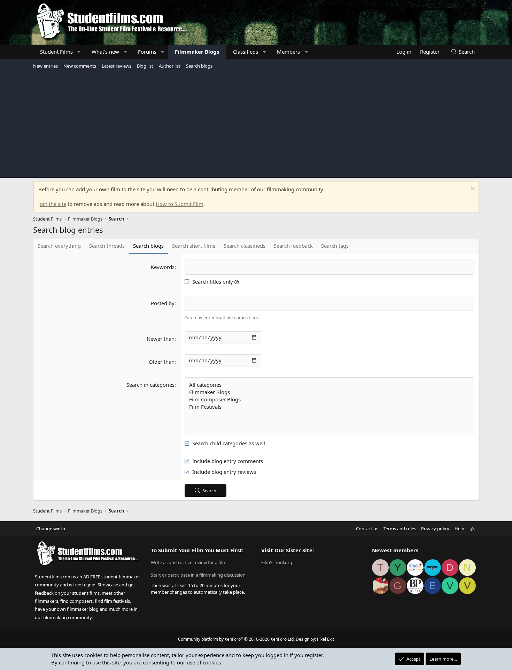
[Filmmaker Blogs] (329, 392)
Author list (169, 66)
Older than (161, 361)
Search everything (59, 245)
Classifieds (245, 51)
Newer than (160, 338)
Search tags (335, 245)
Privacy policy (435, 528)
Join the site (52, 203)
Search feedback (293, 245)
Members (288, 51)
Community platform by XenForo (236, 639)
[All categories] (329, 384)
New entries (45, 66)
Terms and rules (399, 528)
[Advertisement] (256, 123)
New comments (79, 66)
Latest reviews (116, 66)
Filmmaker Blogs (197, 51)
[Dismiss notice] (471, 189)
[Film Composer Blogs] (329, 399)
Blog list (145, 66)
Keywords (162, 266)
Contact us (367, 528)
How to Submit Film (179, 203)
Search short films (193, 245)
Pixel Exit (325, 639)
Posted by (162, 303)
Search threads (107, 245)
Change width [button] (50, 528)
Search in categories (150, 384)
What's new (105, 51)
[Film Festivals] (329, 406)
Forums (147, 51)
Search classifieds (244, 245)
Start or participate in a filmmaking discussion (198, 575)
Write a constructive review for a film (188, 562)
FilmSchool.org (276, 562)
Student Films (56, 51)
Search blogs (199, 66)
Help (459, 528)
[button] (79, 52)
